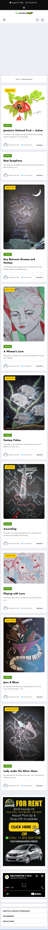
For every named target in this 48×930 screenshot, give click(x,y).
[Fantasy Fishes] (24, 403)
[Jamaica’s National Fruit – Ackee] (24, 104)
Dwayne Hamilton (14, 145)
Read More (40, 145)
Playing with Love (14, 593)
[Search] (37, 20)
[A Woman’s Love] (24, 314)
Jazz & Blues (11, 682)
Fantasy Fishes (12, 440)
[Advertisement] (24, 49)
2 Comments (28, 175)
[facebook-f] (24, 8)
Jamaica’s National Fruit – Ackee (23, 130)
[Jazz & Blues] (24, 645)
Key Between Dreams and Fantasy (19, 261)
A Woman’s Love (13, 351)
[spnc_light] (42, 20)
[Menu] (4, 19)
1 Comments (28, 366)
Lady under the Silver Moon (20, 771)
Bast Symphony (12, 160)
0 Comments (28, 145)
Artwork (7, 125)
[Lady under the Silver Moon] (24, 733)
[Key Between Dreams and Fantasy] (24, 217)
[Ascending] (24, 491)
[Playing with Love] (24, 568)
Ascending (9, 529)
